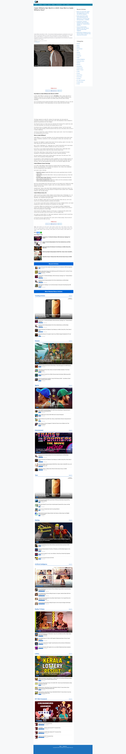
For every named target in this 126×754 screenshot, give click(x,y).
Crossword (79, 55)
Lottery (78, 71)
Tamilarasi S (37, 41)
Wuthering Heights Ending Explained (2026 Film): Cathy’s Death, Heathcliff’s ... (58, 251)
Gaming (68, 4)
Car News (79, 78)
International (79, 66)
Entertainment (58, 4)
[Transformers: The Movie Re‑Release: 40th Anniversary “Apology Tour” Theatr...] (38, 240)
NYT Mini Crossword (81, 80)
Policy (60, 746)
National (78, 62)
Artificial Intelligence (81, 59)
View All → (70, 295)
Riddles (53, 4)
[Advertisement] (53, 19)
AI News (40, 4)
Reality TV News (80, 69)
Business (78, 64)
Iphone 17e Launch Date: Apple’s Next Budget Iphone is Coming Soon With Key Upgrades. (83, 13)
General (45, 4)
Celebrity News (80, 68)
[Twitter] (39, 232)
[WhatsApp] (41, 232)
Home (36, 4)
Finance (78, 73)
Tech (64, 4)
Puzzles (78, 83)
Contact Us (65, 746)
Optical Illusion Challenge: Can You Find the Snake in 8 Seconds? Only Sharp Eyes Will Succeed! (84, 33)
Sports (49, 4)
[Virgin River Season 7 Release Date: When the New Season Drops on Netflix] (38, 260)
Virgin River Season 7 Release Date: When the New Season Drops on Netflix (57, 256)
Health (78, 57)
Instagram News (80, 81)
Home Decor (79, 76)
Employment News (80, 61)
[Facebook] (37, 232)
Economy (78, 54)
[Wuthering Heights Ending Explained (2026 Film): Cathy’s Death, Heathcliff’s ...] (38, 255)
